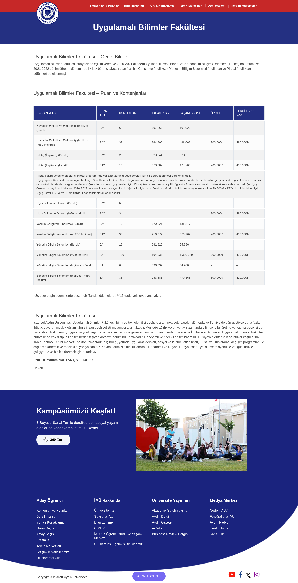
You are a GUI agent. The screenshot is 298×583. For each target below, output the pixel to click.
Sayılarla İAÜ (103, 516)
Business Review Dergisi (170, 534)
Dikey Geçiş (45, 528)
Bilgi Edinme (103, 522)
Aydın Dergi (160, 516)
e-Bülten (158, 528)
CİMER (99, 528)
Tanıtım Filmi (219, 528)
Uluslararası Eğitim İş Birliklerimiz (118, 544)
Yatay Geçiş (45, 534)
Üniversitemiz (104, 510)
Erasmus (42, 540)
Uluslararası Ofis (48, 558)
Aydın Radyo (219, 522)
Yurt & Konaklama (161, 5)
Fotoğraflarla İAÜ (222, 516)
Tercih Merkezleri (190, 5)
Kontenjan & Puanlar (104, 5)
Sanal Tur (217, 534)
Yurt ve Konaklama (50, 522)
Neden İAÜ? (219, 510)
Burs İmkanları (134, 5)
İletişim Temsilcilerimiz (52, 552)
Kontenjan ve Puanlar (52, 510)
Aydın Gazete (162, 522)
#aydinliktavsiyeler (244, 5)
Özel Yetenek (216, 5)
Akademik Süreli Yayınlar (170, 510)
